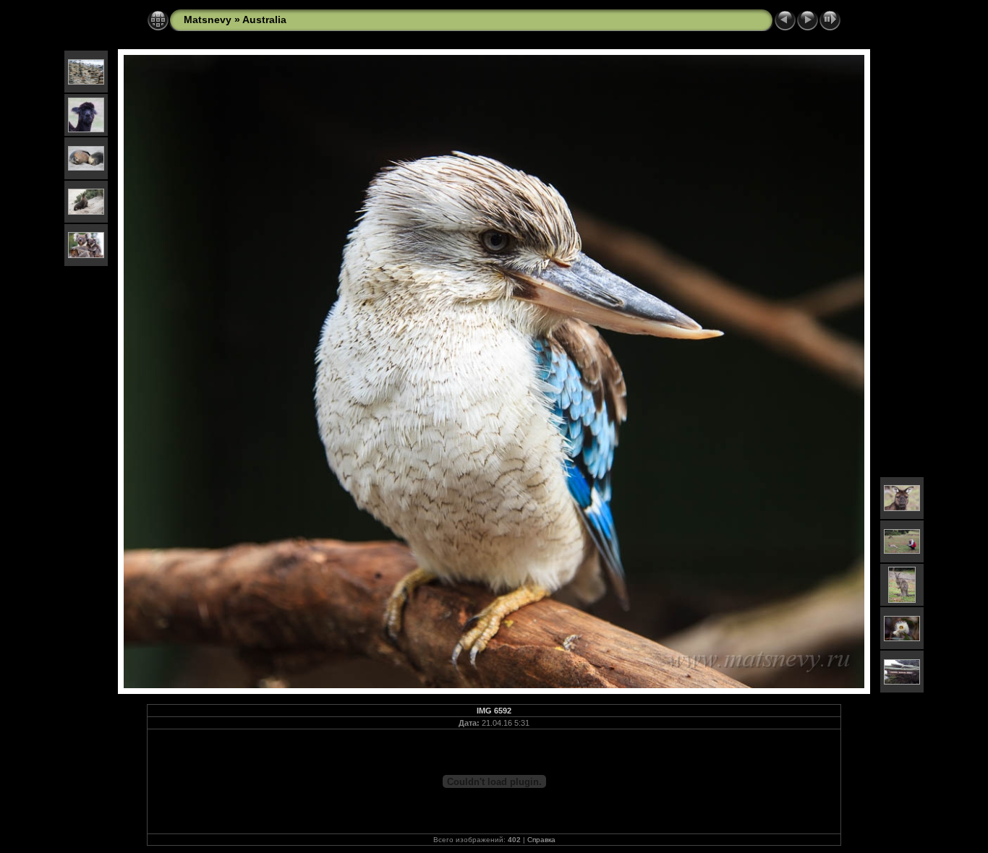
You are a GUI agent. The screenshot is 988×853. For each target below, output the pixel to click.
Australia (264, 19)
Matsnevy (207, 19)
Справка (541, 840)
